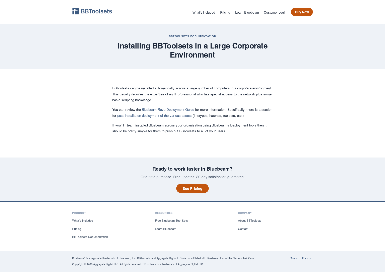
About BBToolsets (249, 220)
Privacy (306, 258)
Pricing (225, 12)
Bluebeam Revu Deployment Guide (168, 109)
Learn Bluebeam (247, 12)
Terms (294, 258)
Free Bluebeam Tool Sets (171, 220)
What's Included (203, 12)
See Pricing (192, 188)
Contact (243, 228)
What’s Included (82, 220)
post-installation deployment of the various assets (154, 115)
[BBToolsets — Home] (92, 12)
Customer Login (275, 12)
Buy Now (302, 12)
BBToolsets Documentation (192, 36)
